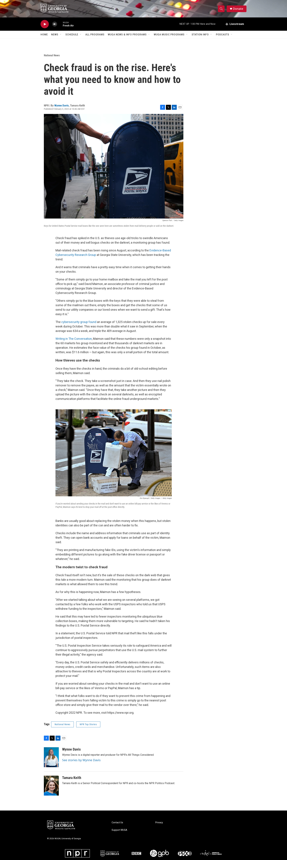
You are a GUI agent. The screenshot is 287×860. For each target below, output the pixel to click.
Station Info (200, 34)
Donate (238, 8)
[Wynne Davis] (51, 757)
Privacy (159, 822)
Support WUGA (119, 830)
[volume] (54, 24)
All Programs (94, 34)
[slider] (59, 24)
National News (52, 55)
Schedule (71, 34)
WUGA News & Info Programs (127, 34)
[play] (44, 24)
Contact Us (117, 822)
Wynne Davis (61, 105)
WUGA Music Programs (169, 34)
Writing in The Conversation (73, 338)
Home (44, 34)
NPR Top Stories (88, 724)
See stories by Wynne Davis (81, 760)
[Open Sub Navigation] (60, 34)
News (54, 34)
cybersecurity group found (78, 322)
